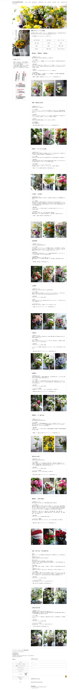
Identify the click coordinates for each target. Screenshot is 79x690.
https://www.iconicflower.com (17, 656)
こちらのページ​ (43, 36)
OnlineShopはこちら (57, 76)
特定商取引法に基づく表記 (35, 678)
